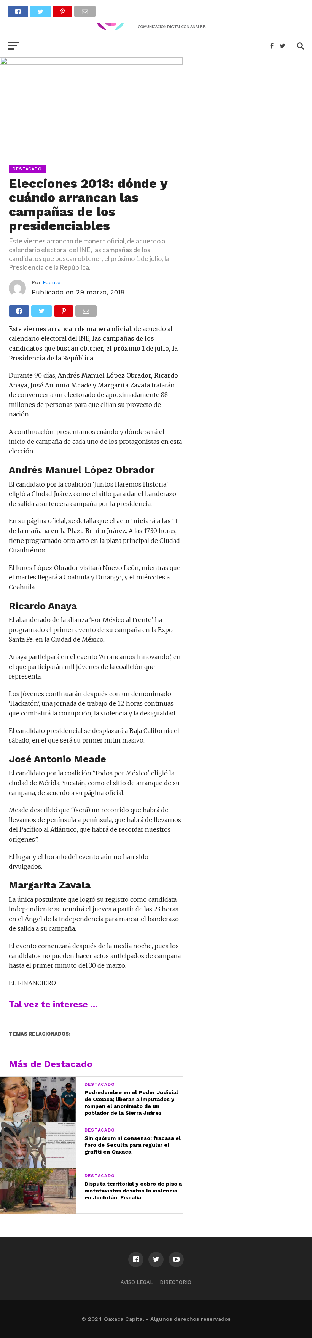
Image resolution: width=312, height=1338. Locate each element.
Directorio (175, 1282)
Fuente (51, 282)
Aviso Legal (137, 1282)
